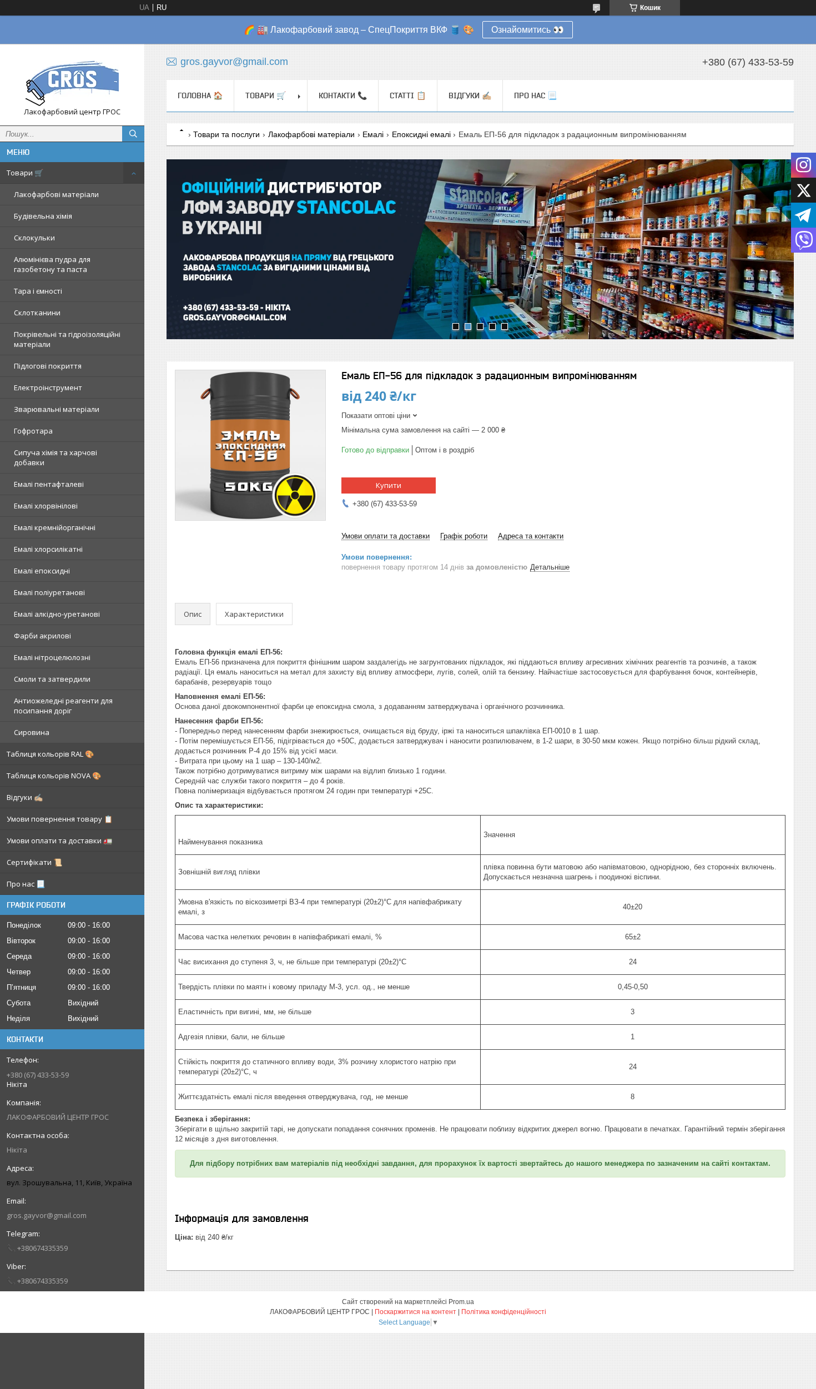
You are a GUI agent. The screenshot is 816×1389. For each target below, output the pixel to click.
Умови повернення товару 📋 (60, 819)
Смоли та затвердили (52, 679)
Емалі (373, 134)
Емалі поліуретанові (49, 592)
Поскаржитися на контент (415, 1312)
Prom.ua (461, 1302)
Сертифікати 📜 (34, 862)
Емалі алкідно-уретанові (57, 614)
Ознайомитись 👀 (527, 29)
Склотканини (37, 313)
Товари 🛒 (25, 173)
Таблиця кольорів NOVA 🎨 (54, 776)
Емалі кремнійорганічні (54, 527)
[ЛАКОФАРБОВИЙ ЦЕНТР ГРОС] (72, 79)
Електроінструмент (48, 387)
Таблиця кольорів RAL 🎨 (50, 754)
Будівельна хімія (43, 216)
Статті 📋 (408, 95)
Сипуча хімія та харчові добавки (55, 457)
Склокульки (34, 238)
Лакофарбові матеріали (56, 194)
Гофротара (33, 431)
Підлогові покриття (48, 366)
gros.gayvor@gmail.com (47, 1215)
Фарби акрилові (42, 636)
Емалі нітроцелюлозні (52, 657)
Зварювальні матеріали (56, 409)
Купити (388, 485)
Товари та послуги (226, 134)
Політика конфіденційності (503, 1312)
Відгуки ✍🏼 (25, 797)
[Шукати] (133, 133)
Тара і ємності (38, 291)
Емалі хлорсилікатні (48, 549)
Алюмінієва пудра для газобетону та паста (52, 264)
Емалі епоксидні (42, 571)
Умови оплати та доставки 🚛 (59, 841)
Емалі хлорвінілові (46, 506)
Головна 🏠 (200, 95)
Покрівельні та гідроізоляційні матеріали (67, 339)
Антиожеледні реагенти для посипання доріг (63, 706)
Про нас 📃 (26, 884)
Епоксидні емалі (421, 134)
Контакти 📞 (343, 95)
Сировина (31, 732)
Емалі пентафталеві (49, 484)
